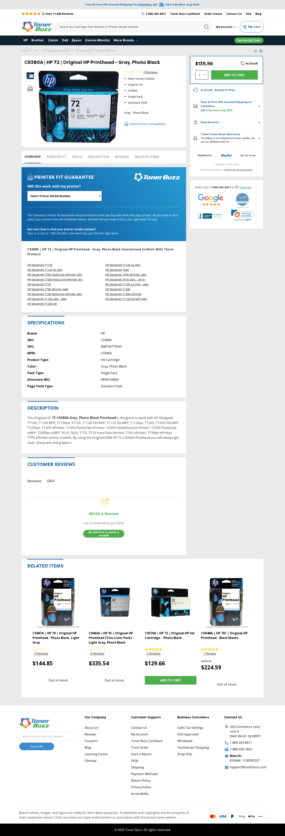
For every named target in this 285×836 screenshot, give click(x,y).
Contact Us (234, 13)
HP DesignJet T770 (39, 284)
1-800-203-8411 (241, 742)
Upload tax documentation (238, 169)
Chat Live (245, 187)
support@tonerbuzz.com (248, 767)
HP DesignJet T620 (117, 270)
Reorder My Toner (249, 40)
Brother (37, 40)
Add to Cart (170, 680)
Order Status (213, 13)
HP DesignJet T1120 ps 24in (45, 270)
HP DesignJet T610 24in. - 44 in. (125, 279)
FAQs (134, 761)
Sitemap (91, 761)
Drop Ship (184, 754)
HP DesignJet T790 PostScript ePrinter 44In (54, 294)
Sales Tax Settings (190, 728)
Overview (32, 157)
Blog (258, 13)
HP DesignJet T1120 (39, 265)
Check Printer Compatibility (148, 124)
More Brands (124, 40)
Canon (53, 40)
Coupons (91, 741)
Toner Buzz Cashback (185, 13)
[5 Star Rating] (210, 200)
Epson (76, 40)
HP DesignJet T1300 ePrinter (123, 294)
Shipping (137, 767)
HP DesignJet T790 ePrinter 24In (125, 274)
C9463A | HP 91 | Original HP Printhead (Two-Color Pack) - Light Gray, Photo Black (111, 638)
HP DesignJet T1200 (117, 289)
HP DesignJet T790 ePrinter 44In (47, 289)
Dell (65, 40)
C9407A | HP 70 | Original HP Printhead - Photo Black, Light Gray (56, 638)
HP (25, 40)
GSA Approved (188, 734)
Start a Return (141, 754)
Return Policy (140, 780)
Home (25, 50)
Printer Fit (56, 157)
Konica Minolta (97, 40)
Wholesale (185, 741)
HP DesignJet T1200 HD (42, 304)
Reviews (122, 157)
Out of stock (58, 680)
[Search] (206, 27)
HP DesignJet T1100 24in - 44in (47, 299)
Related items (147, 157)
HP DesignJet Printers (56, 50)
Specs (77, 157)
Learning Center (96, 754)
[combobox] (133, 27)
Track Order (140, 747)
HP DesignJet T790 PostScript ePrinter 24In (54, 274)
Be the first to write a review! (104, 533)
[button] (242, 215)
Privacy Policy (141, 787)
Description (98, 157)
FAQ (248, 13)
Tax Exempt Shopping (193, 747)
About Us (91, 728)
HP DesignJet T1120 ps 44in (123, 265)
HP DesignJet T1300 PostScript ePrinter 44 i (55, 279)
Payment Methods (144, 774)
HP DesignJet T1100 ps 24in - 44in (127, 284)
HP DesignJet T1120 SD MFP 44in (96, 50)
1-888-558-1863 (241, 749)
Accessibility (140, 794)
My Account (224, 27)
